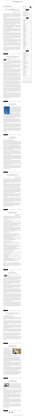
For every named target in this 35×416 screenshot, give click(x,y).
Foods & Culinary (12, 8)
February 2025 (25, 26)
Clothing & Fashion (25, 56)
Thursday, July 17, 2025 (15, 138)
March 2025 (25, 25)
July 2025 (24, 21)
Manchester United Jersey (17, 1)
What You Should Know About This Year (12, 174)
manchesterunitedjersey (10, 10)
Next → (14, 412)
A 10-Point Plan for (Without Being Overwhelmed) (12, 9)
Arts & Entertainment (25, 53)
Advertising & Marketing (26, 52)
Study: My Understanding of (5, 376)
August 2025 (25, 20)
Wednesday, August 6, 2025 (15, 10)
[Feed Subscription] (10, 6)
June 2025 (24, 22)
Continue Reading (5, 101)
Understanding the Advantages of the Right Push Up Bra (27, 15)
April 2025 (24, 24)
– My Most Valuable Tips (5, 375)
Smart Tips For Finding (12, 137)
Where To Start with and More (12, 212)
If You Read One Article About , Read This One (12, 56)
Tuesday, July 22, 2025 (15, 57)
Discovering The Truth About (5, 341)
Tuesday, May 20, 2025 (15, 273)
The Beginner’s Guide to (5, 169)
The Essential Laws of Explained (6, 98)
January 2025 (25, 27)
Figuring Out (4, 170)
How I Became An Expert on (5, 340)
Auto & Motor (25, 54)
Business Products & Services (26, 55)
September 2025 (25, 19)
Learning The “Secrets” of (12, 272)
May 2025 (24, 23)
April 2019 (24, 48)
